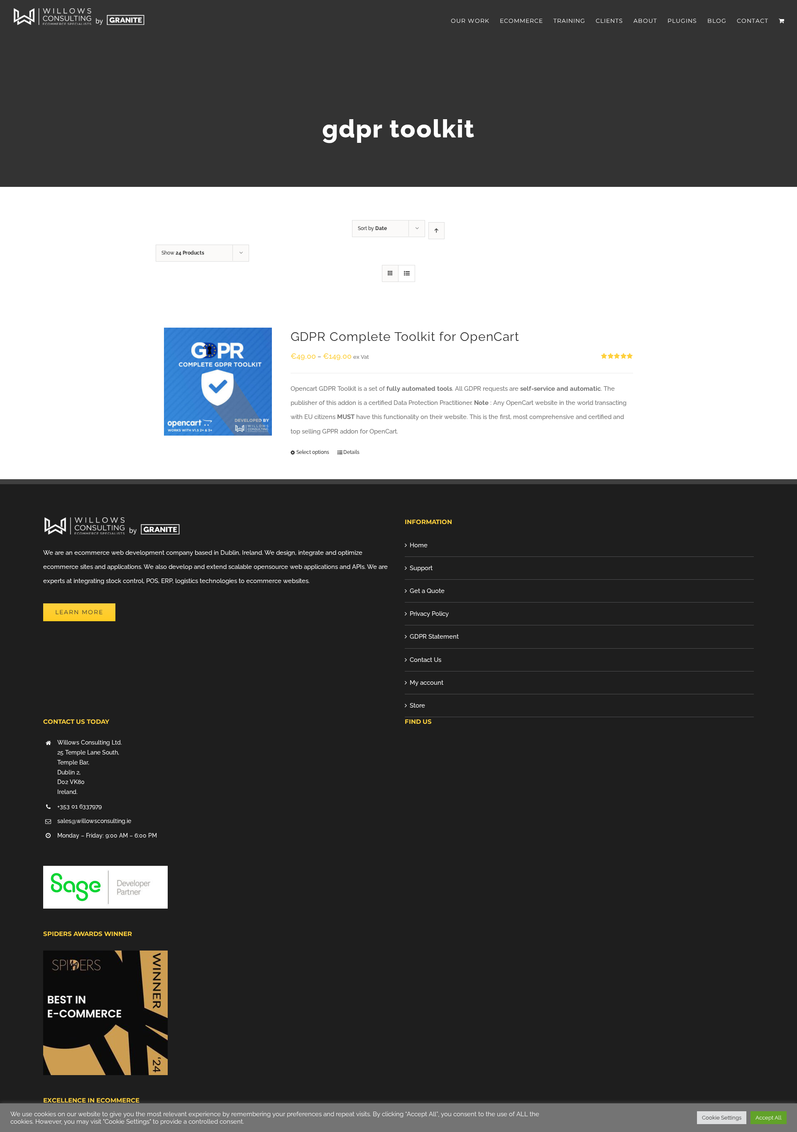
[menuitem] (475, 21)
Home (419, 545)
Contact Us (425, 660)
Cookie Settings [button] (721, 1118)
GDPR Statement (434, 636)
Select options (312, 452)
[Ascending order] (436, 230)
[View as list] (406, 273)
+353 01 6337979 (79, 806)
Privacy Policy (429, 613)
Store (417, 705)
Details (351, 452)
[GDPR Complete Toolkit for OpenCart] (218, 382)
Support (421, 568)
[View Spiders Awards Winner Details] (105, 957)
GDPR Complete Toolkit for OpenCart (405, 336)
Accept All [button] (768, 1118)
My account (426, 682)
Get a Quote (427, 591)
